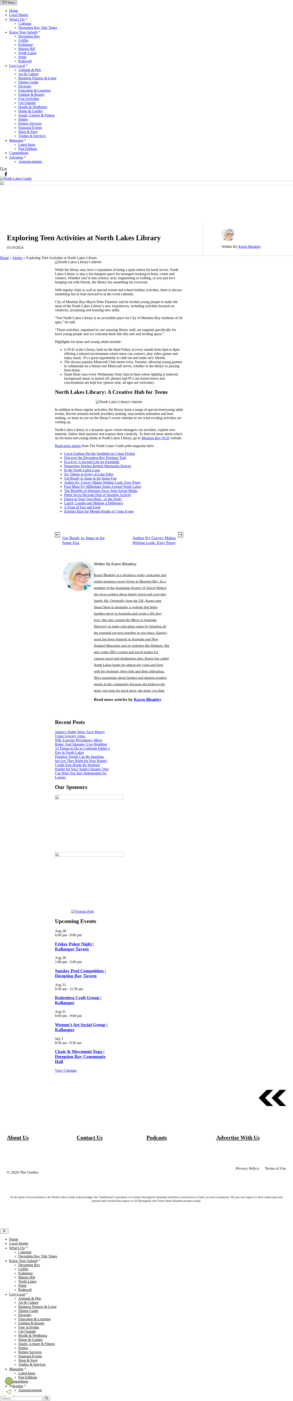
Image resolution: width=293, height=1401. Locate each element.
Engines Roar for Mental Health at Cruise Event (98, 511)
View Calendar (66, 1070)
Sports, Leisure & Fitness (36, 115)
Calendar (24, 23)
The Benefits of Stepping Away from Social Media (100, 491)
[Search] (46, 1398)
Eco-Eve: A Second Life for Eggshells (91, 462)
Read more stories (68, 446)
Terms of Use (275, 1168)
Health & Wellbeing (32, 107)
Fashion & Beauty (31, 95)
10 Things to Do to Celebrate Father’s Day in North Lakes (82, 750)
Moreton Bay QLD (155, 438)
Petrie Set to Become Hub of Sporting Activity (97, 495)
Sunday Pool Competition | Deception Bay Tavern (80, 973)
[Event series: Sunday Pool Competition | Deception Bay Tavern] (84, 962)
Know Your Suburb (23, 32)
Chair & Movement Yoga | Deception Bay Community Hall (80, 1056)
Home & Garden (30, 111)
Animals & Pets (29, 70)
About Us (18, 1138)
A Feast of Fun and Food (82, 507)
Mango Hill (26, 49)
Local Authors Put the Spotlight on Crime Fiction (99, 454)
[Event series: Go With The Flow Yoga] (83, 1043)
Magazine (16, 140)
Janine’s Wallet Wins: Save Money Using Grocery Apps (80, 734)
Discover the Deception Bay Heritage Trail (95, 458)
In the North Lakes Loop (82, 470)
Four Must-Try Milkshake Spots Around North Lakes (102, 487)
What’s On (17, 19)
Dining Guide (28, 82)
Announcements (30, 161)
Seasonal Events (30, 128)
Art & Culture (28, 74)
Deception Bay (29, 36)
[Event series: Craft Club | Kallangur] (85, 989)
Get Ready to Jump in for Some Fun (90, 478)
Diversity (25, 86)
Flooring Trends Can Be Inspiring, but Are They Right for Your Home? (81, 759)
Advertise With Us (238, 1138)
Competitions (18, 153)
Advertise (16, 157)
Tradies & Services (32, 136)
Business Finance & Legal (37, 78)
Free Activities (28, 99)
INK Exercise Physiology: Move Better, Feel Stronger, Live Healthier (81, 742)
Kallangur (25, 45)
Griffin (23, 40)
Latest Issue (26, 144)
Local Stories (18, 15)
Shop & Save (28, 132)
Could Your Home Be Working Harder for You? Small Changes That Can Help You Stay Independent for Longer (82, 771)
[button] (3, 170)
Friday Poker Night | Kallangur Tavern (74, 946)
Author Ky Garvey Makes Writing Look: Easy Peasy (102, 482)
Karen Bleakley (249, 247)
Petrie (22, 57)
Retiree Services (30, 123)
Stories (17, 258)
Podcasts (156, 1138)
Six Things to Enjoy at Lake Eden (88, 474)
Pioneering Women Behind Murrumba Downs (97, 466)
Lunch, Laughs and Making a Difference (93, 503)
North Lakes (27, 53)
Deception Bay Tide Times (37, 28)
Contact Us (90, 1138)
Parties (23, 119)
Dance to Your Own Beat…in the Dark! (93, 499)
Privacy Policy (247, 1168)
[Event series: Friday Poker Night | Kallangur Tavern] (84, 935)
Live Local (17, 66)
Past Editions (27, 149)
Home (13, 11)
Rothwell (25, 61)
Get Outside (27, 103)
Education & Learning (34, 90)
